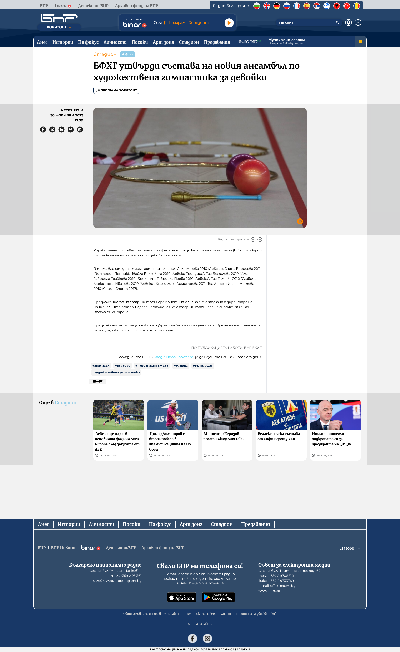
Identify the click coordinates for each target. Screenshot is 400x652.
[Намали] (259, 239)
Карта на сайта (200, 624)
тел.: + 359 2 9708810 (276, 576)
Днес (43, 524)
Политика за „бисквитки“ (256, 614)
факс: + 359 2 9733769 (276, 581)
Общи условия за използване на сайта (151, 614)
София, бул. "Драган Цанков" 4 (115, 571)
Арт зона (191, 524)
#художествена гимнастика (116, 372)
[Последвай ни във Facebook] (193, 638)
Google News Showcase (173, 357)
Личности (101, 524)
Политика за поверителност (208, 614)
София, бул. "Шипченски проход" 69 (289, 571)
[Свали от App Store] (181, 597)
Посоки (131, 524)
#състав (181, 366)
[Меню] (360, 41)
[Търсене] (337, 22)
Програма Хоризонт (119, 90)
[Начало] (59, 18)
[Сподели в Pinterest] (70, 129)
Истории (69, 524)
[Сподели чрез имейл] (79, 129)
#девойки (122, 366)
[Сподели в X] (52, 129)
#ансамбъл (101, 366)
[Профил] (358, 22)
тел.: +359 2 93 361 (126, 576)
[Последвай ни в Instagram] (207, 638)
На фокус (160, 524)
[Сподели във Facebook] (43, 129)
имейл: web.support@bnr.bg (117, 581)
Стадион (104, 54)
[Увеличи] (253, 239)
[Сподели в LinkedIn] (61, 129)
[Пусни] (229, 22)
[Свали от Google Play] (218, 597)
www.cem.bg (269, 591)
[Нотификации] (348, 22)
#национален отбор (152, 366)
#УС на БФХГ (203, 366)
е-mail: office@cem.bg (277, 586)
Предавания (255, 524)
